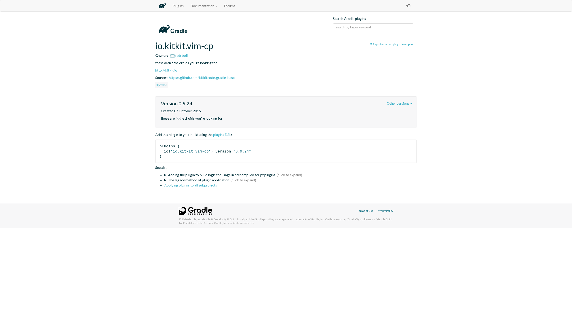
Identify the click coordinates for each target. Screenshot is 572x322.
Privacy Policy (385, 210)
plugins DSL (222, 134)
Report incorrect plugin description (393, 44)
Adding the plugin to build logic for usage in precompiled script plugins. (222, 175)
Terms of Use (365, 210)
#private (161, 85)
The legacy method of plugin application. (199, 180)
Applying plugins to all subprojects (191, 185)
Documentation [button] (202, 6)
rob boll (181, 55)
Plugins (178, 6)
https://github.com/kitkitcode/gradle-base (202, 77)
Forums (229, 6)
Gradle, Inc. (195, 219)
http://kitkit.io (166, 70)
